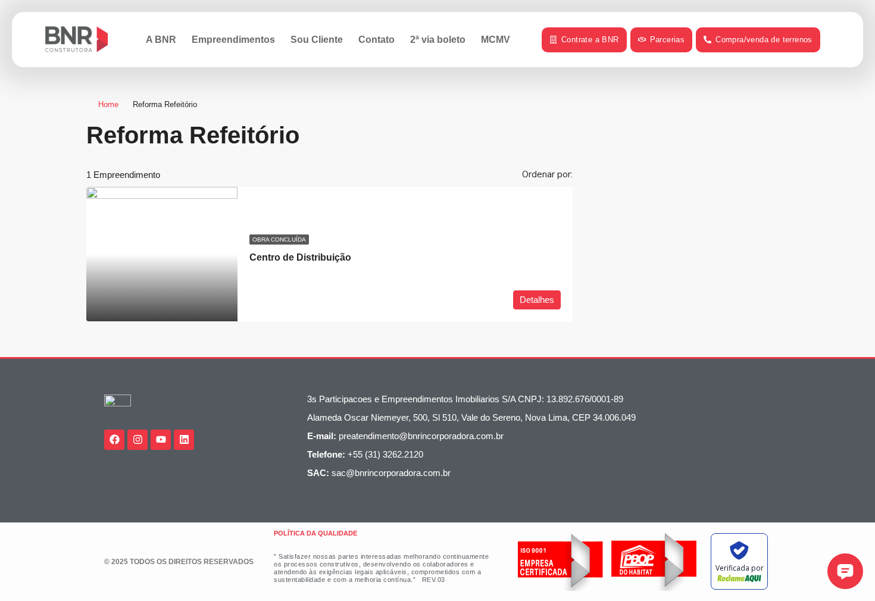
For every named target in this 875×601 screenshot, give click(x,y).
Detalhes (537, 300)
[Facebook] (114, 440)
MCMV (495, 40)
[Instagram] (137, 440)
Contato (376, 40)
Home (108, 104)
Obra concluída (279, 239)
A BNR (161, 40)
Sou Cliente (316, 40)
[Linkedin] (184, 440)
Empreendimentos (233, 40)
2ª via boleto (437, 40)
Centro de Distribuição (300, 257)
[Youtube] (161, 440)
